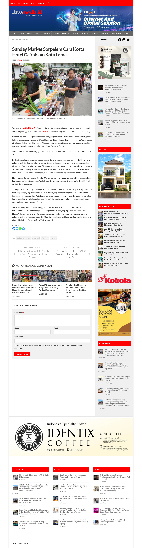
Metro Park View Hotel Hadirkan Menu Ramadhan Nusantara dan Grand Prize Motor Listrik (24, 289)
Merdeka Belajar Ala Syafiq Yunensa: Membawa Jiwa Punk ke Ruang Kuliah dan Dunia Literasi (73, 487)
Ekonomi (45, 33)
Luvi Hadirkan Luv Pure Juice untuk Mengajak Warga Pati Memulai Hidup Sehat (73, 498)
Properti (126, 33)
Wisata (27, 39)
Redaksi (41, 3)
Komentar (19, 313)
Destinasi (94, 33)
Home (12, 3)
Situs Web (18, 336)
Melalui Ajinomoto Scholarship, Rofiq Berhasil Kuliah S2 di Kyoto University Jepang (74, 522)
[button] (49, 3)
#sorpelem (45, 238)
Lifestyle (83, 33)
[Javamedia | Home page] (27, 13)
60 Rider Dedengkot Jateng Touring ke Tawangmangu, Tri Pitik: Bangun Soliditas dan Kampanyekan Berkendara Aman (117, 403)
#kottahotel (36, 238)
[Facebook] (13, 228)
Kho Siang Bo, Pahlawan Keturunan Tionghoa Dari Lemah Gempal (73, 476)
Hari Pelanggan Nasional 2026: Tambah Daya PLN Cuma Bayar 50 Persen (117, 123)
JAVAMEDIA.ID (29, 128)
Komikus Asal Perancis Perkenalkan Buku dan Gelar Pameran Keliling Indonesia (75, 289)
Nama (17, 328)
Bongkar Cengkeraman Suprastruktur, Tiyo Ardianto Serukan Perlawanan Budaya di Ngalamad (116, 366)
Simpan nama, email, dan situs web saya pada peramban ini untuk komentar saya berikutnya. (48, 346)
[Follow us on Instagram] (124, 40)
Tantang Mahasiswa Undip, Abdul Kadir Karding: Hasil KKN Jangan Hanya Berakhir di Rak (117, 99)
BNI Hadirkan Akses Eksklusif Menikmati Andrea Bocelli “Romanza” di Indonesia (116, 88)
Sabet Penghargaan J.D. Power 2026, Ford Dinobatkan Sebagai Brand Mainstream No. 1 (32, 500)
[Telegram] (23, 228)
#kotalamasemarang (23, 238)
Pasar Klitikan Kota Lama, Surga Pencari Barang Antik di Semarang (50, 287)
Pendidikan (66, 33)
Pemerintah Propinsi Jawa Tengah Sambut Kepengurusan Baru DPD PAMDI (117, 378)
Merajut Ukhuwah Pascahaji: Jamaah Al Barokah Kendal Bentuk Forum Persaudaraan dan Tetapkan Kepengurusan (117, 352)
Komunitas (105, 33)
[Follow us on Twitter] (128, 40)
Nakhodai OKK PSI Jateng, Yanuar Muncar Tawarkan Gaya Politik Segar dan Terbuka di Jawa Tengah (73, 510)
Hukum (55, 33)
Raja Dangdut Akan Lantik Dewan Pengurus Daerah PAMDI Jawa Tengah (117, 390)
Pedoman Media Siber (26, 3)
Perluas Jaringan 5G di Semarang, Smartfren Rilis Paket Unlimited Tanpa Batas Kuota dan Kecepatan (114, 510)
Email (56, 328)
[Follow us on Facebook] (119, 40)
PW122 (19, 60)
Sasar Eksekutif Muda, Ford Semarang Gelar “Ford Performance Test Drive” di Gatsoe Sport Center (34, 512)
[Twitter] (17, 228)
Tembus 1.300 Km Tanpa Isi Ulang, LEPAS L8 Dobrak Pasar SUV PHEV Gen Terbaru (33, 524)
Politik (38, 33)
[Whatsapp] (20, 228)
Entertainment (116, 33)
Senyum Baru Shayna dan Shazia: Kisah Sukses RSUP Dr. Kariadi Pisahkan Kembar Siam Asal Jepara (117, 111)
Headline (17, 39)
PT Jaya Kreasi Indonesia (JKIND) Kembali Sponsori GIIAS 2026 (112, 521)
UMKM (45, 131)
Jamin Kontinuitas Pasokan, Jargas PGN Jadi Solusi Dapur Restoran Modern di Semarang (113, 489)
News (29, 33)
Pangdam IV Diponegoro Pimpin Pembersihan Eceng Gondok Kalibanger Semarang (116, 134)
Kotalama (53, 238)
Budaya (75, 33)
